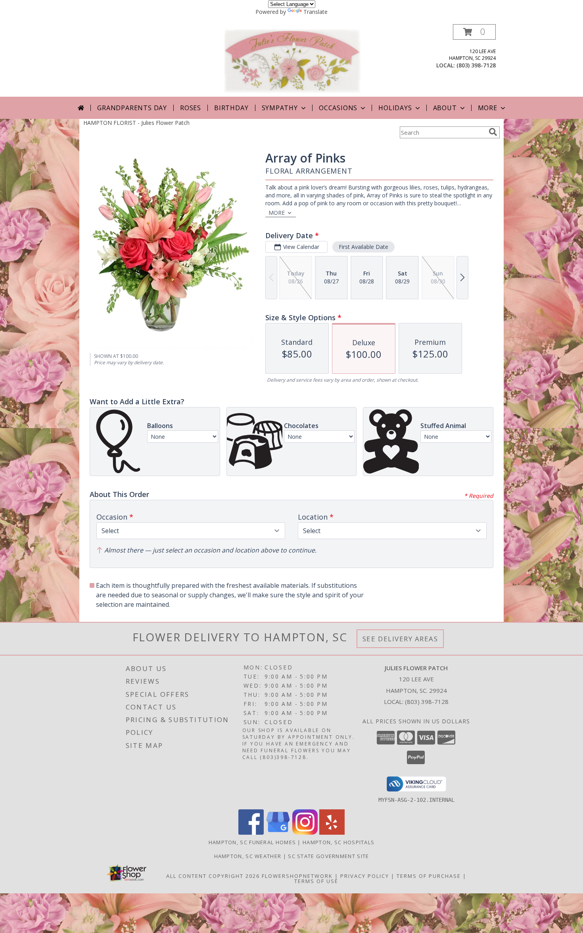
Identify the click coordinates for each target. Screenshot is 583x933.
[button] (474, 32)
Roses (190, 107)
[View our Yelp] (332, 832)
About (445, 107)
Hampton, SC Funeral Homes (252, 842)
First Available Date (363, 246)
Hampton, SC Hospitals (338, 842)
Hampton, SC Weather (248, 856)
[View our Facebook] (251, 832)
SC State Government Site (328, 856)
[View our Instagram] (305, 832)
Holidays (395, 107)
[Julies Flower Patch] (292, 60)
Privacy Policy (364, 875)
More (487, 107)
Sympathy (280, 107)
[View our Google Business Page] (278, 832)
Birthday (231, 107)
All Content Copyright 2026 (213, 875)
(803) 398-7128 (476, 65)
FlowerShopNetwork (297, 875)
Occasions (338, 107)
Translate (315, 11)
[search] (493, 132)
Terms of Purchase (429, 875)
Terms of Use (316, 881)
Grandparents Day (132, 107)
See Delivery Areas (400, 638)
